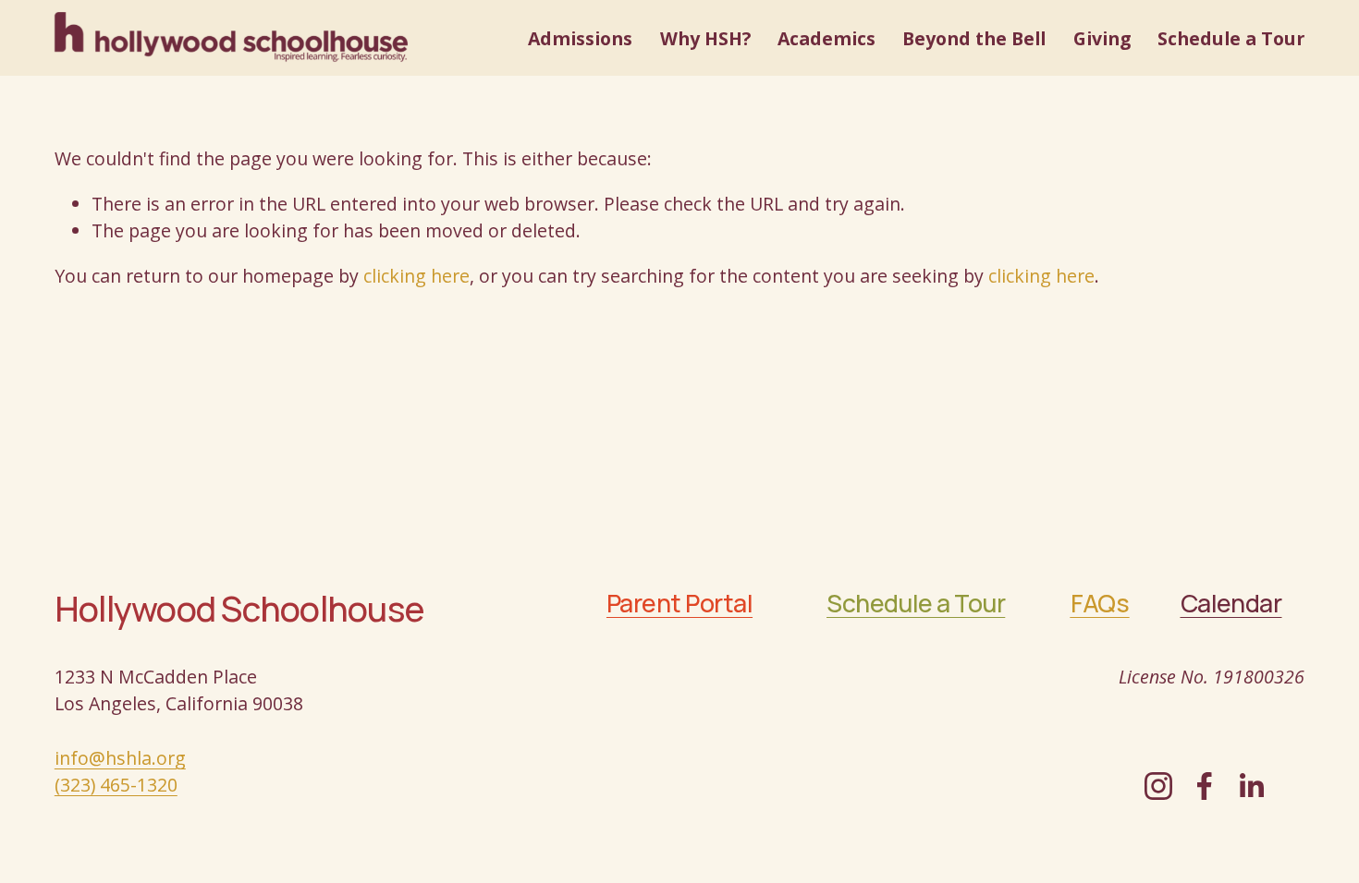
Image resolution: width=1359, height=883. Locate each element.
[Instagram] (1158, 786)
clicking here (416, 275)
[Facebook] (1204, 786)
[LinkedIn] (1251, 786)
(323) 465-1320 (116, 784)
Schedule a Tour (1230, 38)
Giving (1102, 38)
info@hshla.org (120, 757)
